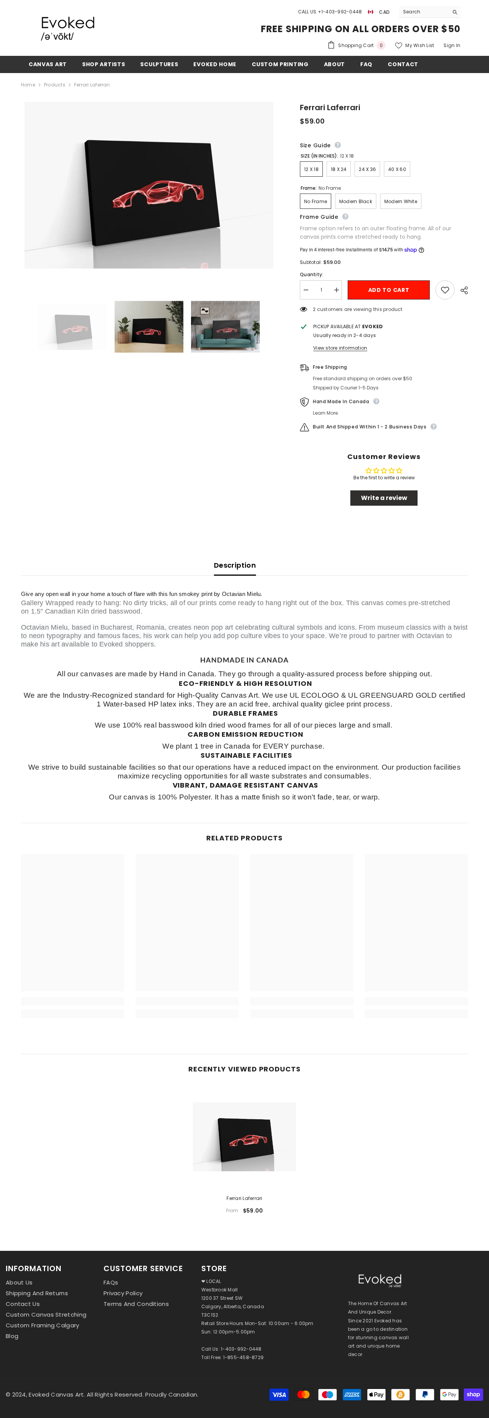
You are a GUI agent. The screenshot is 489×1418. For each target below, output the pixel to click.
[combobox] (424, 12)
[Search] (429, 12)
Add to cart (389, 290)
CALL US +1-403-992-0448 (330, 11)
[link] (72, 1001)
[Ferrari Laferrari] (244, 1136)
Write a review (384, 497)
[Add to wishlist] (445, 290)
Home (28, 84)
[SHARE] (461, 290)
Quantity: (311, 274)
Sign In (452, 45)
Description (235, 565)
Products (54, 84)
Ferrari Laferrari (244, 1198)
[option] (244, 1152)
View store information (340, 348)
